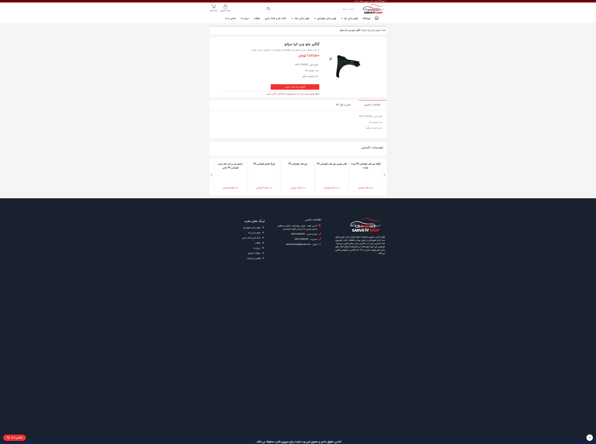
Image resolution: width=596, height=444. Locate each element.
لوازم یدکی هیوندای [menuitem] (326, 18)
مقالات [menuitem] (257, 18)
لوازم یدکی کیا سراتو (371, 30)
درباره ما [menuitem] (245, 18)
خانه (384, 30)
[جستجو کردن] (268, 9)
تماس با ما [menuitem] (230, 18)
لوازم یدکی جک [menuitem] (301, 18)
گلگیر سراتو (271, 94)
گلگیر (280, 94)
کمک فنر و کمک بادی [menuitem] (275, 18)
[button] (342, 18)
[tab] (372, 104)
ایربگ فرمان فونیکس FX (274, 164)
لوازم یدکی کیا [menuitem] (351, 18)
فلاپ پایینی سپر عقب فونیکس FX (342, 164)
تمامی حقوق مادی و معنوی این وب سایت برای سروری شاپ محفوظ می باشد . (298, 442)
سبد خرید (213, 10)
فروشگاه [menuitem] (366, 18)
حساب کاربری (225, 10)
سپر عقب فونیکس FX (307, 164)
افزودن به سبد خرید (295, 87)
